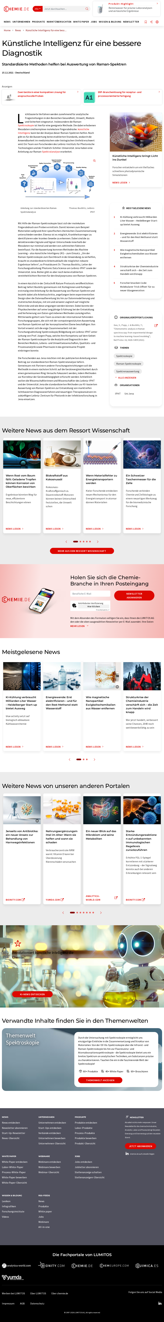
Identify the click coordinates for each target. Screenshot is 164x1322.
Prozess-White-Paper (14, 1172)
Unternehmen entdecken (52, 1122)
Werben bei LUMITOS (13, 1293)
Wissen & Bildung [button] (110, 21)
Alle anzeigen (127, 377)
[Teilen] (151, 22)
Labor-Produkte (83, 1127)
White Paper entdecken (14, 1161)
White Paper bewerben (14, 1177)
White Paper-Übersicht (14, 1182)
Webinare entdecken (49, 1161)
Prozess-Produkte (85, 1133)
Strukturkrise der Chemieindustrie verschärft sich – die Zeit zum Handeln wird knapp (139, 270)
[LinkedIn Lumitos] (160, 1303)
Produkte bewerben (85, 1138)
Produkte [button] (38, 21)
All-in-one (44, 1227)
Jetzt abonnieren (140, 1146)
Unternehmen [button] (21, 21)
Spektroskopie (26, 125)
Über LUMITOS (38, 1293)
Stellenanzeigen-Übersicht (90, 1177)
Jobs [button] (94, 21)
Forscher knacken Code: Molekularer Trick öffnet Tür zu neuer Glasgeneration (137, 286)
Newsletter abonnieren (134, 595)
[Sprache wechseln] (157, 22)
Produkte (43, 1206)
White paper (45, 1211)
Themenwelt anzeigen (100, 1080)
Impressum (8, 1303)
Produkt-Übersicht (85, 1143)
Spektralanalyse (51, 151)
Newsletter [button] (131, 21)
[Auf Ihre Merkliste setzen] (146, 22)
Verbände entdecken (49, 1133)
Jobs (41, 1216)
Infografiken (9, 1206)
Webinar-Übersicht (48, 1172)
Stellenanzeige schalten (88, 1172)
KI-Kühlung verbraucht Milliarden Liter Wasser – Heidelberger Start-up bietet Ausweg (139, 220)
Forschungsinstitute (13, 1211)
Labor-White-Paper (12, 1167)
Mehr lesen (77, 626)
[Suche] (87, 9)
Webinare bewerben (49, 1167)
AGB (22, 1303)
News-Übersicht (11, 1138)
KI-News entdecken (32, 994)
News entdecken (11, 1122)
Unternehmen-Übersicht (52, 1143)
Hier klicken (93, 606)
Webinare (43, 1221)
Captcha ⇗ (102, 610)
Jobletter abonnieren (87, 1167)
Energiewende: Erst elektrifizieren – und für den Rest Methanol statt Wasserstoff (139, 237)
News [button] (7, 21)
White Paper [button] (81, 21)
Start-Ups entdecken (49, 1127)
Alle (37, 8)
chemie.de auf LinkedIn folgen (141, 1154)
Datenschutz (37, 1303)
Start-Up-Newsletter (13, 1133)
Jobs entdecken (83, 1161)
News (41, 1201)
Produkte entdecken (86, 1122)
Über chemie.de (59, 1293)
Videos (5, 1216)
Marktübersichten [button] (59, 21)
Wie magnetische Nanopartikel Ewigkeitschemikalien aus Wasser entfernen (138, 253)
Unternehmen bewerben (51, 1138)
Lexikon (6, 1201)
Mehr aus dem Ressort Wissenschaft (82, 550)
